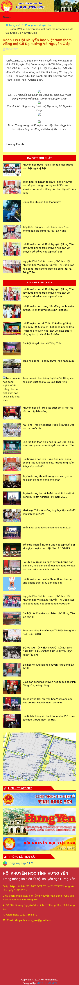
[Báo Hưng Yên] (39, 821)
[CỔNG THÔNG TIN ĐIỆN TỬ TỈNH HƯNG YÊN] (39, 799)
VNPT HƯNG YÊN (47, 983)
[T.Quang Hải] (39, 756)
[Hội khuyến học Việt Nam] (39, 843)
